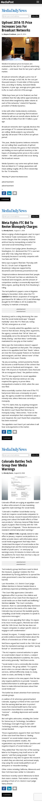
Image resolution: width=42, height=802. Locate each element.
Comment (5, 199)
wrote (12, 603)
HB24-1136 (14, 534)
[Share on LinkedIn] (9, 193)
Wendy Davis (8, 231)
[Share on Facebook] (4, 193)
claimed (5, 296)
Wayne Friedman (10, 34)
